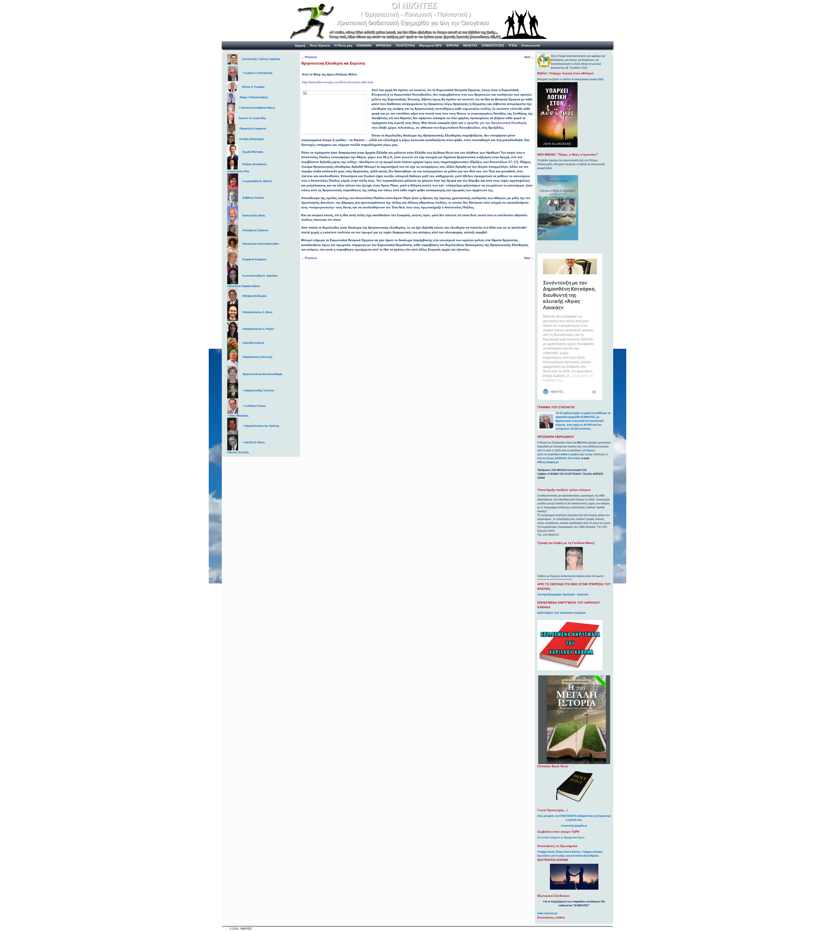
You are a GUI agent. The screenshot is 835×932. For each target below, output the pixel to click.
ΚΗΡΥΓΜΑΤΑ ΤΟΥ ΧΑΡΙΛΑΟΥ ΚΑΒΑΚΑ (561, 613)
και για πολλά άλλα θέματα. (582, 855)
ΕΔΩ (600, 79)
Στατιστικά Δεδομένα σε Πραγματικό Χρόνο (560, 837)
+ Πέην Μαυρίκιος (238, 415)
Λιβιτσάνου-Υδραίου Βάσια (243, 286)
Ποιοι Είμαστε (320, 45)
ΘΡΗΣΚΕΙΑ (383, 45)
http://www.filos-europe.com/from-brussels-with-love (337, 82)
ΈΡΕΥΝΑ (452, 45)
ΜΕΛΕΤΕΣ (470, 45)
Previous (309, 57)
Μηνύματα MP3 (430, 45)
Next (529, 57)
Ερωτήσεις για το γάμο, (551, 855)
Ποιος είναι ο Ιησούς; (568, 851)
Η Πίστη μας (343, 45)
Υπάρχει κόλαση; (592, 851)
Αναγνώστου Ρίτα (238, 171)
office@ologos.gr (547, 462)
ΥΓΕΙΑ (512, 45)
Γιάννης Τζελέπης (238, 452)
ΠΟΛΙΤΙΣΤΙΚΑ (405, 45)
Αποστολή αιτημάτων (574, 825)
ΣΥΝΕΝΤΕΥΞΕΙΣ (493, 45)
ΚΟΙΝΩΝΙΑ (364, 45)
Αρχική (300, 45)
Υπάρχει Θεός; (546, 851)
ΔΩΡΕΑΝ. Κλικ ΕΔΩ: (568, 458)
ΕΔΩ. (549, 168)
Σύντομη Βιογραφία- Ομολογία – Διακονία (562, 594)
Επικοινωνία (530, 45)
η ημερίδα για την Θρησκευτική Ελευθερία (495, 123)
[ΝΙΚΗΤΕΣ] (417, 20)
